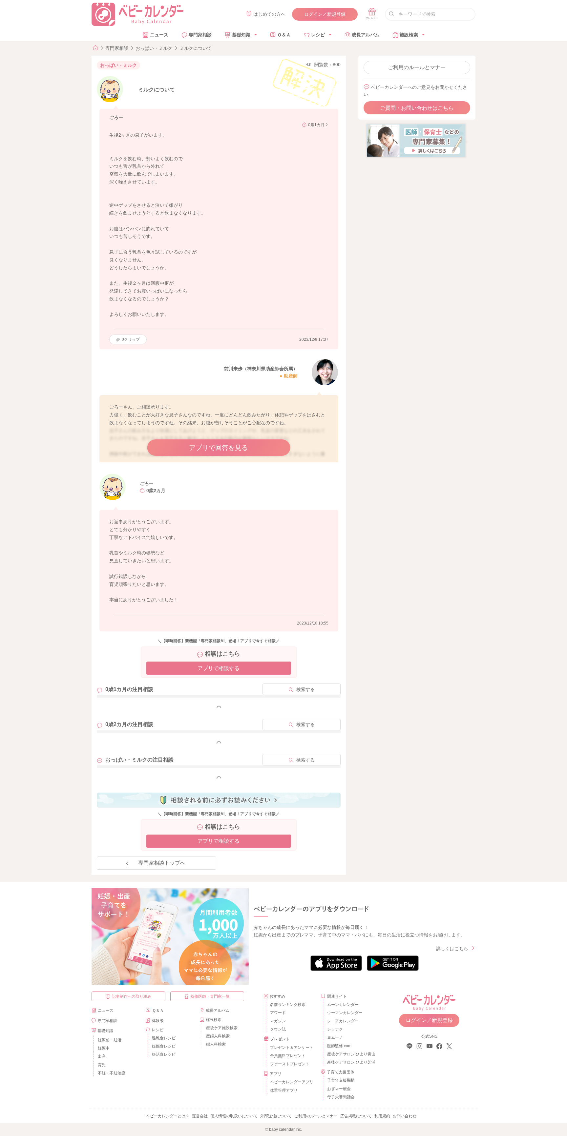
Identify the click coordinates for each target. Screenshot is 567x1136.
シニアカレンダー (343, 1021)
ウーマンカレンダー (345, 1013)
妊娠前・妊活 (109, 1040)
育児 (102, 1065)
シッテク (335, 1029)
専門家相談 (200, 34)
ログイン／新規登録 (325, 14)
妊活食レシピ (164, 1054)
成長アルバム (365, 34)
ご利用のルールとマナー (417, 67)
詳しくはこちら (452, 948)
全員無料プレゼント (287, 1055)
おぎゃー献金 (339, 1089)
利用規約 (382, 1116)
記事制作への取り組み (131, 996)
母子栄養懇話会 (341, 1097)
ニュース (159, 34)
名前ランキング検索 (287, 1004)
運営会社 (200, 1116)
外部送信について (276, 1116)
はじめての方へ (269, 14)
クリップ (131, 339)
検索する (305, 689)
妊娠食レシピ (164, 1046)
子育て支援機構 (341, 1080)
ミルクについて (195, 48)
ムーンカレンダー (343, 1004)
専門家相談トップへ (162, 863)
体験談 (158, 1020)
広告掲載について (356, 1116)
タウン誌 (278, 1029)
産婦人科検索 (218, 1036)
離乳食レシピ (164, 1038)
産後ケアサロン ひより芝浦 (350, 1062)
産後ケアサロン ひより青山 (350, 1054)
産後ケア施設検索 (222, 1028)
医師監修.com (339, 1046)
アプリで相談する (219, 668)
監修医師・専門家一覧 (210, 996)
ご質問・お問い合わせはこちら (416, 108)
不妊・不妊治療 (111, 1073)
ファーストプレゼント (289, 1064)
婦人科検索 (216, 1044)
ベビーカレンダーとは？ (167, 1116)
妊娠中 (104, 1048)
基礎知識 (241, 34)
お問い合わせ (404, 1116)
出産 (102, 1056)
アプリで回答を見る (218, 447)
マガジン (278, 1021)
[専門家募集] (416, 140)
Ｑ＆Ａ (284, 34)
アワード (278, 1013)
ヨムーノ (335, 1037)
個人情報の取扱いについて (234, 1116)
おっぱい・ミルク (154, 48)
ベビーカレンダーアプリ (291, 1082)
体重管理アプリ (284, 1090)
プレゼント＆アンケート (291, 1047)
